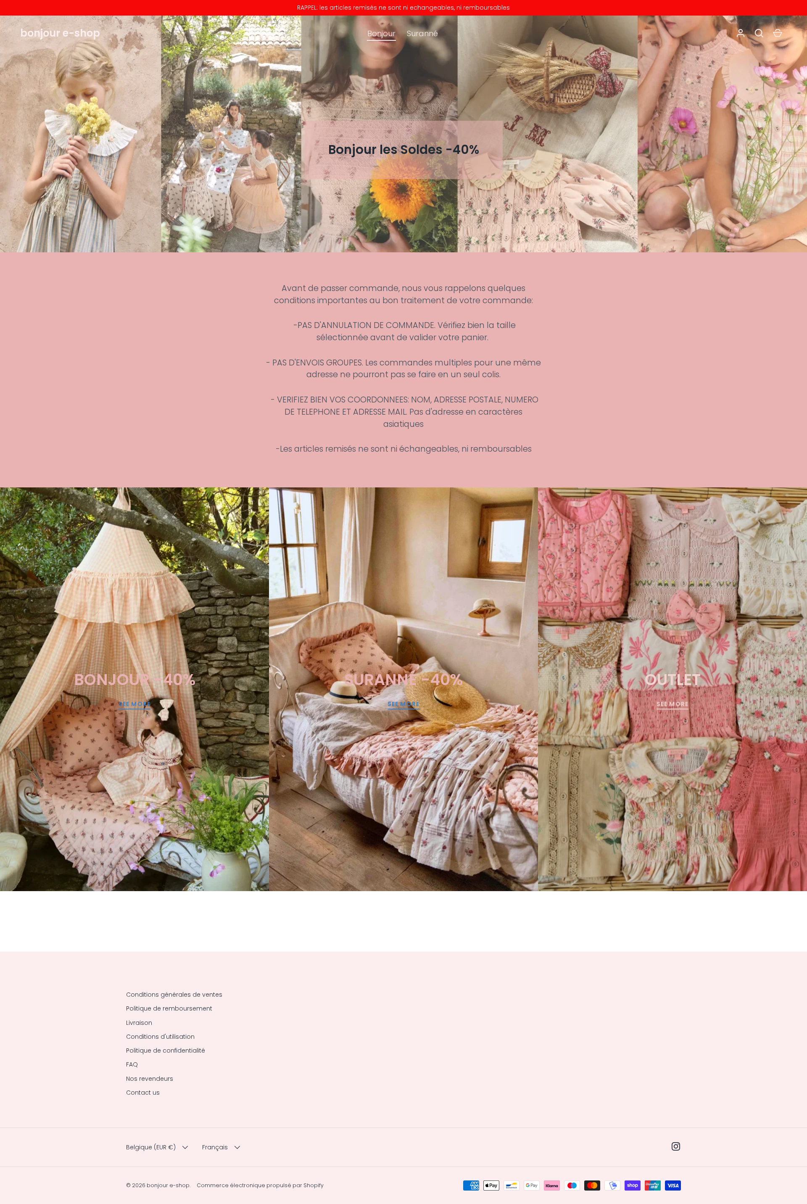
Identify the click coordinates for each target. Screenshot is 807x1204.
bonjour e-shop (60, 33)
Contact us (143, 1092)
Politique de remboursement (169, 1008)
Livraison (139, 1023)
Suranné (422, 33)
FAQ (132, 1064)
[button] (759, 33)
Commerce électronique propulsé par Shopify (260, 1185)
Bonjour (381, 33)
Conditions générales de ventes (174, 994)
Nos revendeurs (149, 1078)
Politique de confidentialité (165, 1050)
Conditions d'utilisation (160, 1036)
